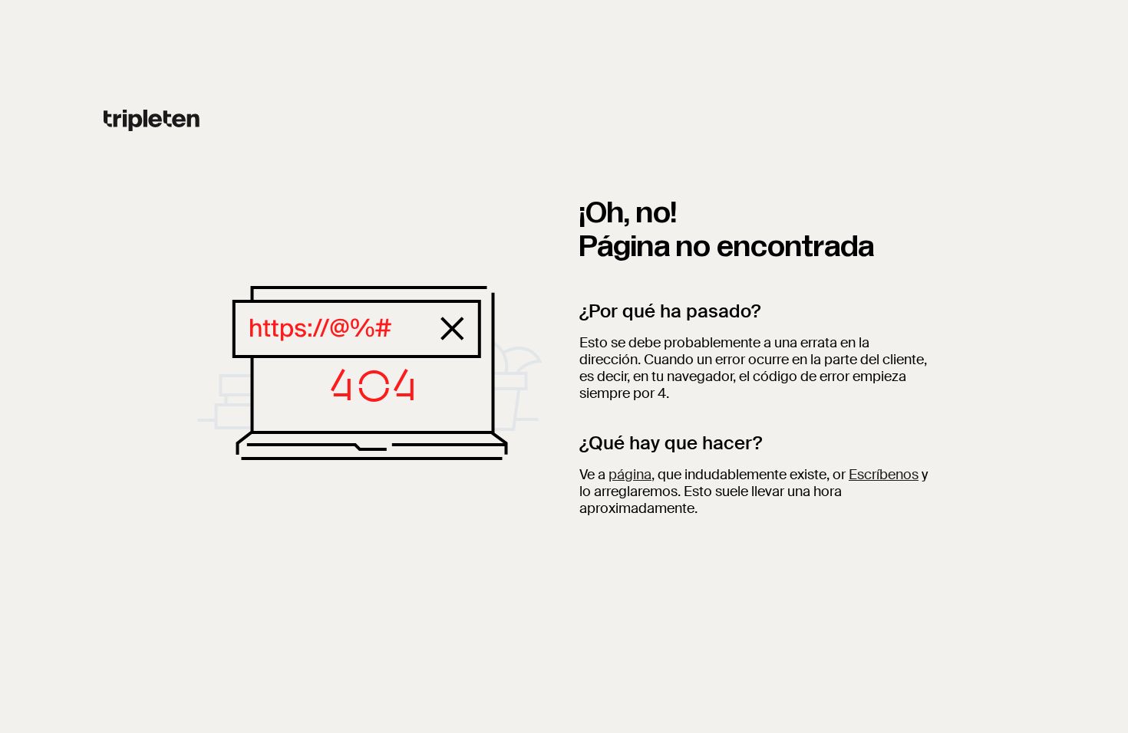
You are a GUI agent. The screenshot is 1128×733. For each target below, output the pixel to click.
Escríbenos (884, 474)
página (630, 474)
